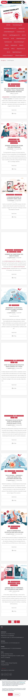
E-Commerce (20, 31)
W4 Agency (3, 60)
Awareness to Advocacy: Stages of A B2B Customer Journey (14, 309)
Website (6, 38)
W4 (11, 93)
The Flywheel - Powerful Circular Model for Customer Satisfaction (14, 477)
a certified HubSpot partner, (9, 261)
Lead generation (5, 97)
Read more (14, 110)
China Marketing (17, 25)
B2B (8, 25)
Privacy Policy (22, 682)
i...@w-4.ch (3, 668)
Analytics (6, 48)
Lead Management (14, 35)
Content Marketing (9, 31)
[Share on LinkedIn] (15, 113)
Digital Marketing (16, 52)
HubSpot (21, 28)
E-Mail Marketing (20, 38)
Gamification (8, 41)
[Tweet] (14, 113)
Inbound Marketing (19, 41)
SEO (24, 35)
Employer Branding (8, 55)
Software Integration (20, 55)
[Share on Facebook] (12, 113)
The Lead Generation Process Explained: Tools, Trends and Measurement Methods (14, 90)
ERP (12, 48)
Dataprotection (21, 48)
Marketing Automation (10, 28)
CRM (5, 35)
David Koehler (10, 149)
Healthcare (14, 45)
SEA (8, 52)
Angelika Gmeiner (11, 257)
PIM (6, 45)
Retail (21, 45)
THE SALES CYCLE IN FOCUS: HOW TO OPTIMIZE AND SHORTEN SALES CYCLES (14, 422)
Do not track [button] (17, 694)
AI (12, 38)
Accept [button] (10, 694)
